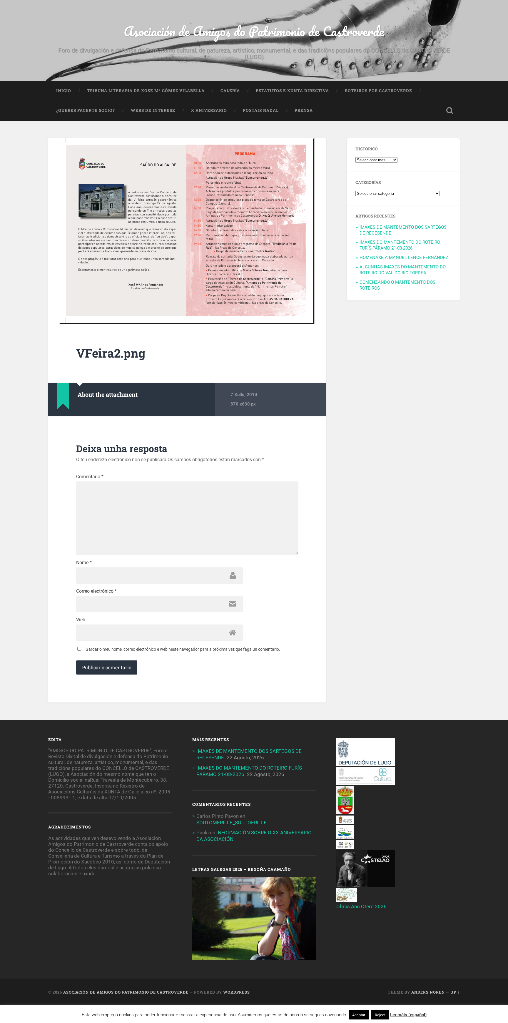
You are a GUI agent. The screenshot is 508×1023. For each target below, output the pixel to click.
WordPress (236, 992)
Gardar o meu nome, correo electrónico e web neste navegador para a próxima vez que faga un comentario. (183, 649)
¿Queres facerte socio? (85, 110)
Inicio (63, 90)
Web (80, 619)
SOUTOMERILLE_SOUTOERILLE (231, 823)
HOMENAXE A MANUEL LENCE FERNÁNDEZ (404, 257)
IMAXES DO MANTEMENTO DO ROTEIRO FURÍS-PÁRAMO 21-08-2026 (400, 245)
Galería (230, 90)
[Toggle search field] (450, 111)
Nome (84, 562)
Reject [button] (380, 1015)
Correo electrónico (96, 591)
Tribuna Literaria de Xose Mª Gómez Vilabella (146, 90)
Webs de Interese (153, 110)
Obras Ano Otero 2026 (361, 906)
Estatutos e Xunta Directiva (292, 90)
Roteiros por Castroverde (378, 90)
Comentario (89, 476)
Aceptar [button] (358, 1015)
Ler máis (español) (408, 1014)
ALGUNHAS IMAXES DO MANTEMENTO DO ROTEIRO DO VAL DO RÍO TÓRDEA (403, 269)
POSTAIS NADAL (261, 110)
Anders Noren (428, 992)
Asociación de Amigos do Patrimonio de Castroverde (254, 31)
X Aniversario (209, 110)
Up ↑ (455, 992)
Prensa (304, 110)
